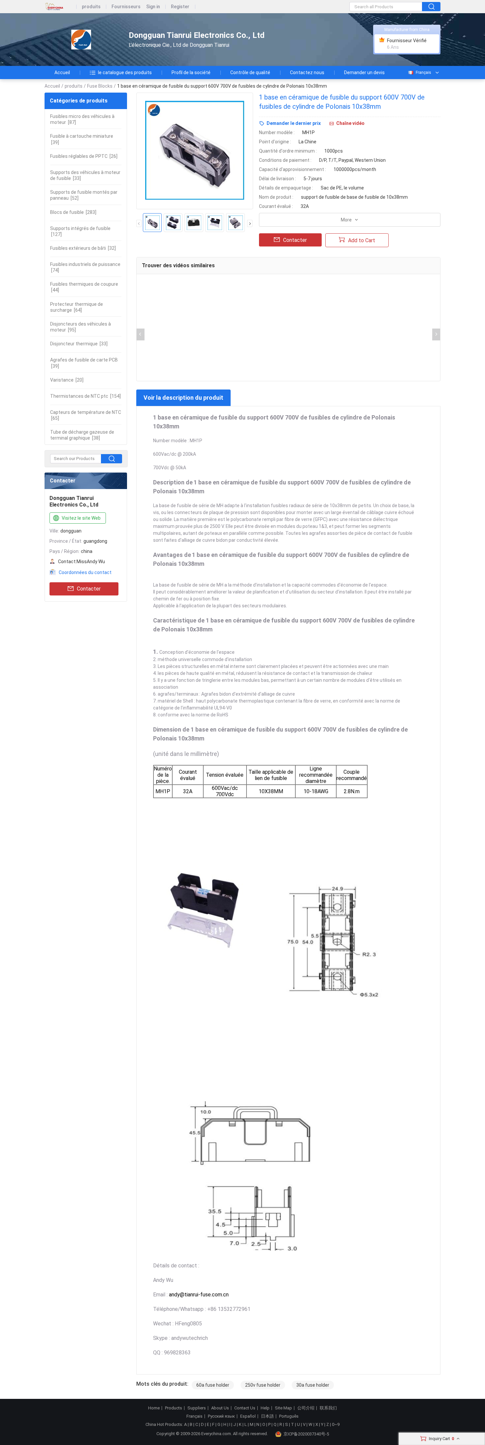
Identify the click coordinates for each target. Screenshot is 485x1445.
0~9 (336, 1424)
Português (289, 1416)
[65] (85, 415)
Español (248, 1416)
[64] (76, 307)
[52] (83, 195)
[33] (85, 175)
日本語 (267, 1416)
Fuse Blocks (100, 86)
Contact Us (244, 1408)
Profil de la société (191, 72)
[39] (81, 139)
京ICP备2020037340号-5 (306, 1433)
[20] (66, 380)
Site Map (283, 1408)
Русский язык (221, 1416)
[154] (85, 396)
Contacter (89, 589)
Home (154, 1408)
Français (423, 72)
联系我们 (328, 1408)
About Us (220, 1408)
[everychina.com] (61, 7)
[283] (73, 212)
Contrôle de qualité (250, 72)
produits (91, 7)
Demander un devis (364, 72)
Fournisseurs (126, 7)
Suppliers (196, 1408)
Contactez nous (307, 72)
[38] (82, 435)
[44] (84, 287)
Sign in (153, 7)
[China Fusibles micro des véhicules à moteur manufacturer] (81, 39)
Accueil (62, 72)
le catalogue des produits (125, 72)
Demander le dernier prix (294, 123)
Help (265, 1408)
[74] (85, 267)
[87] (82, 119)
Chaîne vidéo (350, 123)
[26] (83, 156)
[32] (83, 248)
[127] (80, 231)
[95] (80, 326)
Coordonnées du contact (85, 572)
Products (173, 1408)
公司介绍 (305, 1408)
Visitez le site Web (81, 518)
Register (180, 7)
